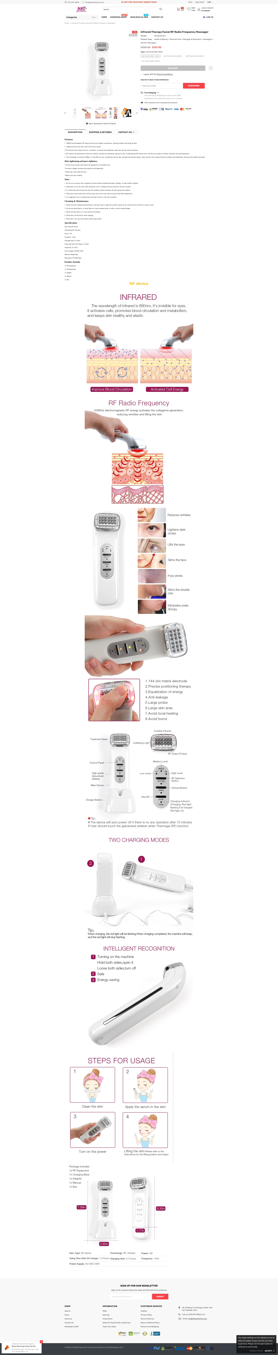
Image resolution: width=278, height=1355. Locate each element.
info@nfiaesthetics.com (94, 2)
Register (210, 8)
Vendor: (144, 36)
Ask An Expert (110, 124)
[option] (101, 67)
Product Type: (146, 39)
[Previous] (67, 113)
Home (67, 23)
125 (145, 103)
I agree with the (149, 74)
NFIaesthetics (160, 36)
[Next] (135, 113)
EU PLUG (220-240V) (151, 61)
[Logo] (81, 9)
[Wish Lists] (210, 68)
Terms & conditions (165, 74)
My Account (205, 11)
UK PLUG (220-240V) (195, 56)
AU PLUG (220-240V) (173, 56)
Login (203, 8)
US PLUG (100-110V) (151, 56)
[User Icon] (198, 9)
